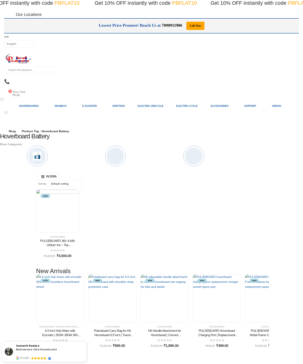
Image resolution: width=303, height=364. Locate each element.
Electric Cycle (187, 106)
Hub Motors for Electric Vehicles (76, 327)
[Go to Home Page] (1, 131)
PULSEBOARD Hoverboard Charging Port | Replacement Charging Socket (216, 335)
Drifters (119, 106)
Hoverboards (29, 106)
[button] (49, 176)
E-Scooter (89, 106)
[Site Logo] (18, 59)
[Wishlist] (7, 87)
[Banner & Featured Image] (37, 156)
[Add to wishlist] (47, 211)
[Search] (51, 70)
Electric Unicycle (150, 106)
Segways (60, 106)
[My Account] (7, 76)
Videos (276, 106)
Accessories (219, 106)
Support (250, 106)
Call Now (195, 25)
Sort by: (42, 183)
